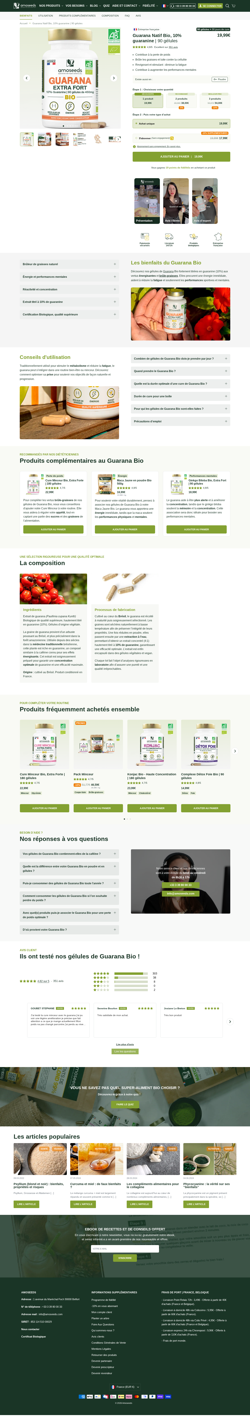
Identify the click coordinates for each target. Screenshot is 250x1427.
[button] (139, 47)
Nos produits (50, 5)
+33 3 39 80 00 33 (185, 6)
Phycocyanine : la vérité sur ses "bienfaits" (206, 1185)
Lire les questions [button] (125, 1051)
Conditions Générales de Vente (108, 1342)
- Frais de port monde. (174, 1340)
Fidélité (149, 5)
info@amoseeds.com (180, 893)
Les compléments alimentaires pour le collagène (153, 1185)
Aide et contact (125, 5)
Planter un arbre (100, 1318)
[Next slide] (230, 1021)
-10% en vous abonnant (104, 1306)
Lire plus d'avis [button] (125, 1044)
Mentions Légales (101, 1349)
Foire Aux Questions (102, 1324)
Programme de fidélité (103, 1300)
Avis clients (97, 1336)
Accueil (23, 23)
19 (178, 167)
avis (173, 47)
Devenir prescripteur (102, 1367)
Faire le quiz (125, 1104)
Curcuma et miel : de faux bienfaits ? (95, 1185)
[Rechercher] (227, 5)
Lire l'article (26, 1204)
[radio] (181, 123)
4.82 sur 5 (43, 981)
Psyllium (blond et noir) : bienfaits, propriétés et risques (39, 1185)
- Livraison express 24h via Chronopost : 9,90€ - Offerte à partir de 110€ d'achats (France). (193, 1332)
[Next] (234, 751)
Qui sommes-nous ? (102, 1330)
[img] (78, 1008)
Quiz (106, 5)
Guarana (168, 271)
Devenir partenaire (101, 1361)
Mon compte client (101, 1312)
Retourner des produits (104, 1355)
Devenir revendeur (101, 1373)
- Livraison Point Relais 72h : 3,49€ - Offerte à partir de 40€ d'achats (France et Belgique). (194, 1302)
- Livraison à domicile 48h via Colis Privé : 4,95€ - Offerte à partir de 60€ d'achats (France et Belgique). (194, 1322)
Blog (94, 5)
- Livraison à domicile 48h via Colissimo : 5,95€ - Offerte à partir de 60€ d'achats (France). (194, 1312)
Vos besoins (75, 5)
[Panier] (233, 5)
